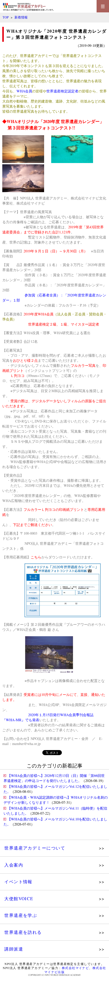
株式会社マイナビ (30, 203)
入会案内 (13, 865)
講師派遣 (13, 949)
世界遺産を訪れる (23, 932)
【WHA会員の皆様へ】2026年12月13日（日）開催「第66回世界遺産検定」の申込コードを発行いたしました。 (54, 778)
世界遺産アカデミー (36, 55)
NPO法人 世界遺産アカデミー (43, 198)
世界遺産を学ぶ (20, 915)
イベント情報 (18, 881)
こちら (36, 557)
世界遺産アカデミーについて (34, 848)
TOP (6, 17)
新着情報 (21, 17)
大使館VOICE (18, 898)
